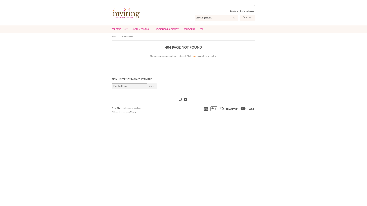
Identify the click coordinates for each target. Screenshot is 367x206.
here (194, 56)
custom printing (141, 29)
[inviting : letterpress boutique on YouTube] (185, 100)
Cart (250, 18)
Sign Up (152, 86)
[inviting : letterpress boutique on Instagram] (180, 100)
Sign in (233, 11)
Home (114, 37)
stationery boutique (166, 29)
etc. (202, 29)
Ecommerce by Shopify (127, 112)
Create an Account (247, 11)
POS (113, 112)
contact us (189, 29)
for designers (119, 29)
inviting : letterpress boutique (129, 108)
